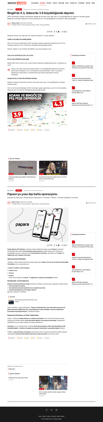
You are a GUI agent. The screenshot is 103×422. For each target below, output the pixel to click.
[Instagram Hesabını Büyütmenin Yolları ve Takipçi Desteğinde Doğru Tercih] (83, 76)
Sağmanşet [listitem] (11, 369)
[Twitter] (51, 410)
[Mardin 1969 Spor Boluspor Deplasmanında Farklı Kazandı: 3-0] (83, 101)
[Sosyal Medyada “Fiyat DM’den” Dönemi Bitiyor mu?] (83, 88)
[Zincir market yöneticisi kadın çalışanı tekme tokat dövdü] (53, 386)
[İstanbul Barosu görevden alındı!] (23, 386)
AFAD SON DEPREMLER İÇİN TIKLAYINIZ (20, 55)
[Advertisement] (37, 143)
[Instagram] (56, 410)
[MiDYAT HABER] (16, 3)
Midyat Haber (16, 23)
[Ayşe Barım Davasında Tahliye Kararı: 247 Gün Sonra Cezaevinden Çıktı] (53, 171)
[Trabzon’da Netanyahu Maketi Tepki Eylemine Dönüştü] (23, 171)
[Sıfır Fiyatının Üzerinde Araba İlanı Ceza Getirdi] (23, 301)
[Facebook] (46, 410)
